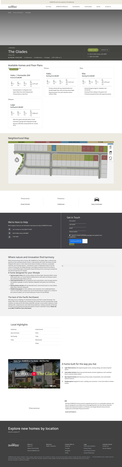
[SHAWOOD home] (13, 6)
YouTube (67, 448)
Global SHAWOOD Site (33, 450)
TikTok (66, 453)
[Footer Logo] (13, 445)
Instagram (67, 450)
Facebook (67, 446)
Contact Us (104, 49)
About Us (29, 446)
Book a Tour (93, 49)
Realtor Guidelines (51, 446)
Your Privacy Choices (89, 450)
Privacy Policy (87, 448)
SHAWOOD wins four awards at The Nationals (62, 2)
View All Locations (13, 432)
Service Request (107, 448)
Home (9, 12)
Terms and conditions (89, 446)
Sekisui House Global (33, 448)
